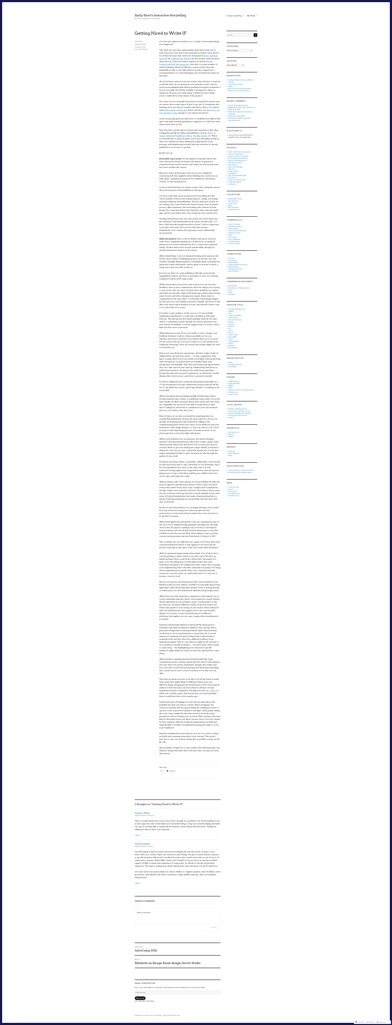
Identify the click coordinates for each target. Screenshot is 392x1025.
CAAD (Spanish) (234, 383)
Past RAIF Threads (235, 364)
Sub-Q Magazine (234, 239)
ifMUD (230, 386)
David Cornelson (142, 844)
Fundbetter (180, 136)
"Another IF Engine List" (237, 309)
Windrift (231, 345)
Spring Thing (233, 267)
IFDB (230, 205)
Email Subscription (145, 983)
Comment (213, 927)
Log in (230, 489)
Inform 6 (231, 324)
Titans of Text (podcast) (236, 180)
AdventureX (232, 286)
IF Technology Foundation (238, 158)
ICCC (230, 290)
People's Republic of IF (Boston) (239, 413)
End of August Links (235, 84)
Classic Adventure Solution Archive (241, 470)
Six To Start (232, 237)
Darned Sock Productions (237, 231)
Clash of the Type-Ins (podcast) (239, 152)
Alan (230, 313)
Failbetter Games (234, 233)
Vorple (230, 343)
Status (230, 86)
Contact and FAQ (234, 16)
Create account (233, 487)
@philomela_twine (235, 199)
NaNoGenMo (233, 262)
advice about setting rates (175, 110)
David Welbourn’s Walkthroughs (240, 472)
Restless (242, 116)
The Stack (232, 178)
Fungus (231, 322)
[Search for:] (240, 35)
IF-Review (231, 451)
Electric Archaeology (235, 154)
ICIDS (230, 292)
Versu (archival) (234, 243)
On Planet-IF (235, 131)
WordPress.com (233, 496)
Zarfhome (232, 184)
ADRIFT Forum (233, 381)
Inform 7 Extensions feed (237, 160)
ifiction (230, 434)
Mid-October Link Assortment (239, 91)
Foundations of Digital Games (239, 288)
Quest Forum (233, 394)
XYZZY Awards (233, 271)
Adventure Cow (233, 432)
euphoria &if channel (181, 59)
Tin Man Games (200, 136)
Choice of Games (234, 224)
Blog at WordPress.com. (171, 1015)
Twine (230, 339)
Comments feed (234, 493)
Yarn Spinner (233, 348)
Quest (230, 330)
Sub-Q (189, 136)
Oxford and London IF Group (239, 411)
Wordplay (231, 294)
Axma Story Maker (235, 315)
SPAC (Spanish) (233, 453)
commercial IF (140, 47)
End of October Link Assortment (240, 88)
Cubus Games (233, 228)
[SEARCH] (255, 35)
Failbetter (170, 136)
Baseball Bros (233, 118)
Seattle (230, 417)
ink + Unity (210, 691)
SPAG (230, 455)
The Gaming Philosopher (237, 175)
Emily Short (232, 112)
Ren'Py (230, 333)
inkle (230, 235)
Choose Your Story (235, 320)
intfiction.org (233, 392)
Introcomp (232, 260)
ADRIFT (231, 311)
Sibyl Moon (232, 173)
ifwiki (230, 362)
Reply (138, 835)
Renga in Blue (233, 171)
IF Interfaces (232, 203)
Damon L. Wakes (142, 813)
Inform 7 (231, 326)
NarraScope (232, 165)
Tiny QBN (232, 337)
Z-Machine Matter (234, 182)
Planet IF (231, 169)
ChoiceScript (233, 318)
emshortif (138, 41)
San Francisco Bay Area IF (237, 415)
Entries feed (232, 491)
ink (229, 328)
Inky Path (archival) (235, 162)
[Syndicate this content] (227, 131)
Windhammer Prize (235, 269)
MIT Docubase (233, 207)
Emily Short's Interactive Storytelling (160, 15)
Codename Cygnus (235, 226)
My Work (251, 16)
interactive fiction (141, 49)
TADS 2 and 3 (233, 335)
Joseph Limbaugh (234, 105)
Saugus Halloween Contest (237, 265)
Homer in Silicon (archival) (238, 156)
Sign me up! (140, 998)
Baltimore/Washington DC (237, 409)
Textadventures (234, 209)
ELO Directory (233, 201)
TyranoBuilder (233, 341)
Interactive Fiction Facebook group (241, 390)
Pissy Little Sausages (235, 167)
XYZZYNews (232, 367)
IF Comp (231, 258)
